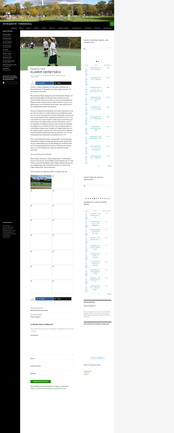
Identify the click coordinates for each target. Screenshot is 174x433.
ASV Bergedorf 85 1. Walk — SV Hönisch (95, 255)
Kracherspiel (6, 68)
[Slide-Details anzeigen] (97, 54)
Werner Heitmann (49, 75)
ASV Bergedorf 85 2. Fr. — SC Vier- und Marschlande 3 (96, 148)
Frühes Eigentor (36, 316)
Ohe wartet (5, 49)
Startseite (14, 28)
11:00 (107, 97)
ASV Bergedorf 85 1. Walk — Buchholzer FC (95, 247)
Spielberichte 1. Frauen (37, 69)
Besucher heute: (7, 229)
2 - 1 (106, 254)
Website (33, 373)
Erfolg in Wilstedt (7, 34)
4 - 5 (106, 213)
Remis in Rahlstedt (7, 42)
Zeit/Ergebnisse (108, 65)
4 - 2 (106, 221)
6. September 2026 (86, 150)
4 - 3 (106, 286)
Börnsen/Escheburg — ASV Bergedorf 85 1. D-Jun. (95, 231)
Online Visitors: (6, 225)
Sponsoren (88, 28)
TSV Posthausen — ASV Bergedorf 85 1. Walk (95, 271)
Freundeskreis (107, 28)
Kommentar (34, 335)
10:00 (107, 87)
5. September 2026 (86, 81)
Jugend (44, 28)
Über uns (97, 28)
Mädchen (52, 28)
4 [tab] (92, 198)
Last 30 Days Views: (8, 233)
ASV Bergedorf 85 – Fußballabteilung (17, 24)
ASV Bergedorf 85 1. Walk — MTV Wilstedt (95, 263)
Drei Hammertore (7, 45)
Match (96, 65)
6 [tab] (96, 198)
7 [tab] (98, 198)
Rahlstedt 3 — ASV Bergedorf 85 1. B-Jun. (95, 279)
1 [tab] (96, 61)
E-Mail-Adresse (35, 366)
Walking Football (63, 28)
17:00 (107, 136)
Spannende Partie (7, 57)
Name (32, 358)
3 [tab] (90, 198)
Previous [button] (86, 53)
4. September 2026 (86, 71)
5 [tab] (94, 198)
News (20, 28)
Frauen (36, 28)
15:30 (107, 117)
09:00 (107, 77)
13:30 (107, 107)
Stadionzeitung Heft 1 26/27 (9, 64)
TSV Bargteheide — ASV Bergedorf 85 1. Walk (96, 128)
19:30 (107, 68)
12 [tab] (109, 198)
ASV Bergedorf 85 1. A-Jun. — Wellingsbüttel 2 (95, 223)
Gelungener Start (7, 38)
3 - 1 (106, 270)
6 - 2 (106, 278)
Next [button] (109, 53)
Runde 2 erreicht (7, 53)
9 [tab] (102, 198)
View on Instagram (97, 358)
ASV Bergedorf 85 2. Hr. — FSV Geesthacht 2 (96, 118)
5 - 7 (106, 229)
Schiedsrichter (76, 28)
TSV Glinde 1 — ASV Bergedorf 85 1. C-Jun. (95, 215)
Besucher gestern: (7, 232)
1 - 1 (106, 245)
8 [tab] (100, 198)
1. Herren (86, 373)
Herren (28, 28)
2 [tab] (98, 61)
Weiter (109, 166)
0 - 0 (106, 237)
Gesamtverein (88, 371)
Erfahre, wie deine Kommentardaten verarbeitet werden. (48, 388)
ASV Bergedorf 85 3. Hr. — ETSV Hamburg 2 (95, 287)
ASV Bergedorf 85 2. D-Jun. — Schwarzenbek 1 (95, 99)
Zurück (86, 166)
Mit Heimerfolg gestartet (8, 61)
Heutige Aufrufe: (7, 227)
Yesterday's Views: (7, 230)
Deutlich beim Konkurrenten (39, 309)
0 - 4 (106, 262)
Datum (86, 65)
